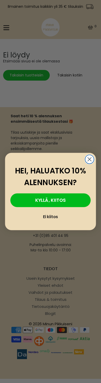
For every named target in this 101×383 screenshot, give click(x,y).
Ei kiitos (50, 216)
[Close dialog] (89, 159)
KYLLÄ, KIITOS (50, 200)
